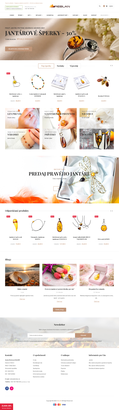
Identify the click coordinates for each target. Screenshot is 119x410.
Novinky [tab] (60, 66)
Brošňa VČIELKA (103, 96)
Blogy (85, 15)
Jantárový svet (62, 15)
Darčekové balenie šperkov (96, 368)
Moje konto (104, 15)
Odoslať (83, 335)
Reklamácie (64, 374)
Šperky (20, 15)
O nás (34, 360)
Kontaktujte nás (37, 363)
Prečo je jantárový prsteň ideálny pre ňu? (59, 289)
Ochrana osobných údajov (68, 363)
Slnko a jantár (22, 289)
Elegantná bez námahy (97, 289)
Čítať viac (22, 299)
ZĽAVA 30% (6, 407)
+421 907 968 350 (29, 8)
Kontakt (94, 15)
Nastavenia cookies (38, 377)
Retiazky (39, 15)
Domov (12, 15)
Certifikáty (36, 365)
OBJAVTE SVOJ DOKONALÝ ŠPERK (18, 49)
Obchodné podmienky (67, 360)
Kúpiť (59, 188)
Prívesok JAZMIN (104, 239)
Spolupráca (36, 368)
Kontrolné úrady (37, 371)
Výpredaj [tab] (74, 66)
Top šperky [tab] (46, 66)
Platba (63, 371)
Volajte (30, 6)
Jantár (91, 360)
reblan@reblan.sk (15, 379)
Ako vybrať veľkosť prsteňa (96, 365)
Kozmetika (50, 15)
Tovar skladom (65, 365)
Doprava (63, 368)
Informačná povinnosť (39, 374)
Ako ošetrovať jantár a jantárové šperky (100, 363)
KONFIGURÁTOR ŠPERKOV (12, 6)
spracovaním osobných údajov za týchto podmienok (44, 341)
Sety (29, 15)
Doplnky (75, 15)
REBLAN (59, 401)
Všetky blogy (59, 310)
